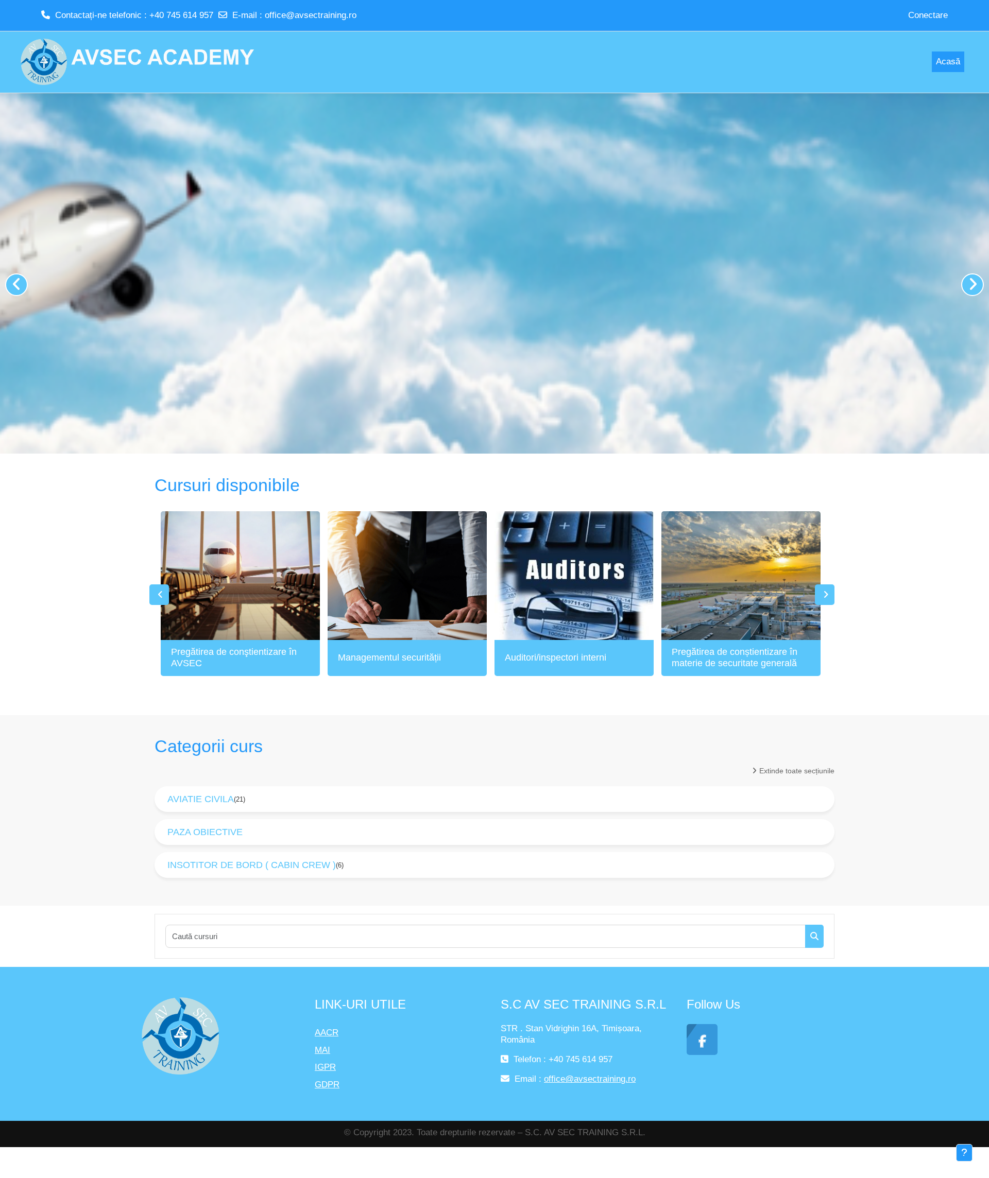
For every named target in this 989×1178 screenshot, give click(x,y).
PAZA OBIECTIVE (205, 832)
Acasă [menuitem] (948, 61)
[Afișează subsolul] (964, 1153)
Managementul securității (389, 657)
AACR (326, 1032)
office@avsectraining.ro (310, 15)
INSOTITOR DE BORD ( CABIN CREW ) (251, 865)
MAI (322, 1050)
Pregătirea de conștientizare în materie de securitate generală (734, 657)
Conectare (928, 15)
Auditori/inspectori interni (555, 657)
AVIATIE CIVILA (200, 799)
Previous (159, 594)
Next (824, 594)
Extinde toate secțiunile (796, 771)
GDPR (327, 1084)
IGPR (325, 1067)
